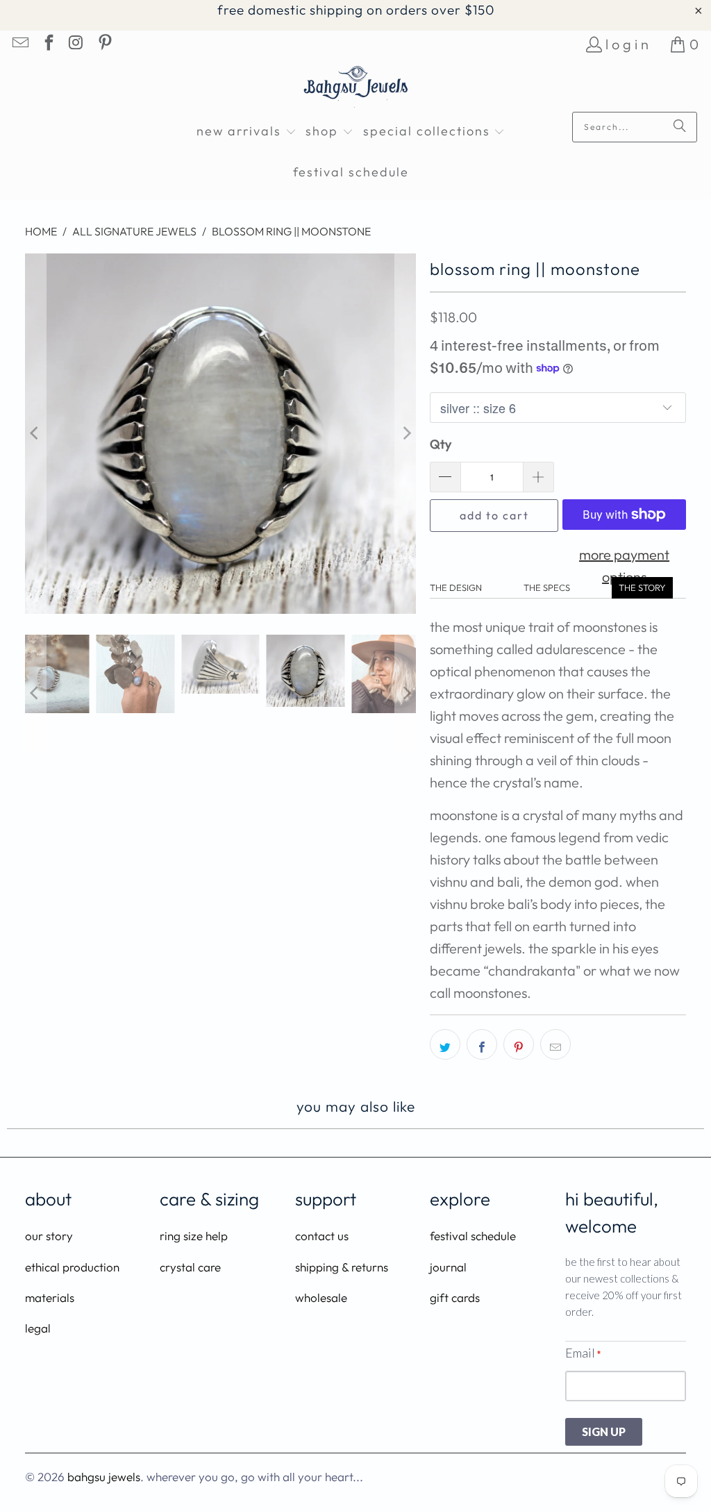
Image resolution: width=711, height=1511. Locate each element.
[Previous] (35, 434)
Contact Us (322, 1235)
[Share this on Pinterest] (518, 1044)
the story (642, 587)
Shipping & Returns (341, 1267)
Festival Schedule (473, 1235)
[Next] (405, 434)
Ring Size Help (194, 1235)
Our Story (49, 1235)
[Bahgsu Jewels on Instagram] (76, 44)
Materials (49, 1297)
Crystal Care (190, 1267)
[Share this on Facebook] (482, 1044)
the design (456, 587)
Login (628, 44)
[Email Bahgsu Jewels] (19, 44)
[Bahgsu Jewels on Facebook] (47, 44)
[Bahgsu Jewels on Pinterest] (103, 44)
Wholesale (321, 1297)
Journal (448, 1267)
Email (583, 1352)
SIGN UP (604, 1431)
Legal (38, 1328)
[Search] (679, 127)
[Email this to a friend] (555, 1044)
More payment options (624, 565)
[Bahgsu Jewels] (356, 88)
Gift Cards (455, 1297)
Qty (440, 444)
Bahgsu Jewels (103, 1476)
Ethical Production (72, 1267)
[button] (246, 132)
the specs (547, 587)
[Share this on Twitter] (445, 1044)
